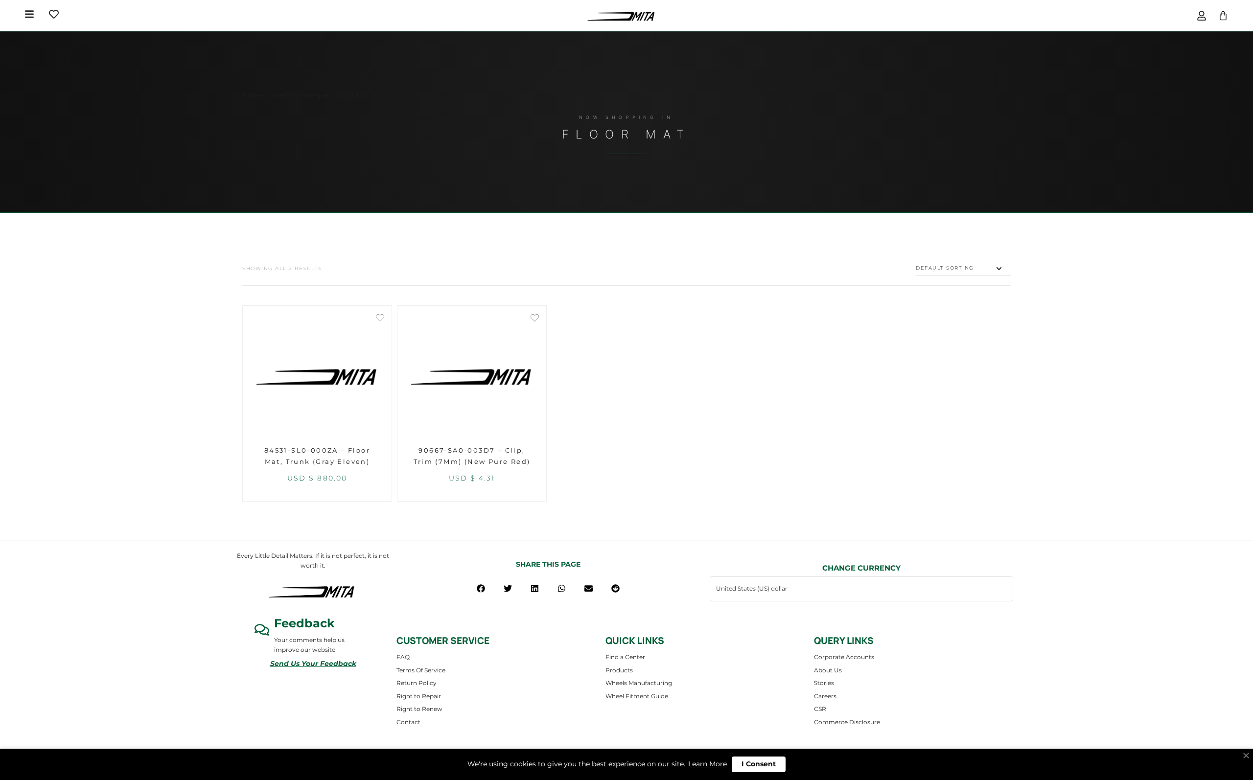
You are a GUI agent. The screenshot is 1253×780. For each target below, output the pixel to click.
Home (252, 95)
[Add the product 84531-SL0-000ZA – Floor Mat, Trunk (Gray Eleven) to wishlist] (380, 318)
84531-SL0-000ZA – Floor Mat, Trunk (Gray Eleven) (317, 455)
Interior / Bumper (300, 95)
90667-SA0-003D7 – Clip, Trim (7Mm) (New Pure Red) (472, 455)
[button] (481, 588)
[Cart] (1223, 15)
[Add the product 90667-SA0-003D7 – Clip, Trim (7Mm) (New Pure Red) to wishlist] (535, 318)
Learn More (707, 763)
